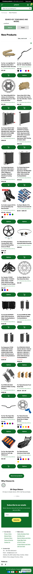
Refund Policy (7, 536)
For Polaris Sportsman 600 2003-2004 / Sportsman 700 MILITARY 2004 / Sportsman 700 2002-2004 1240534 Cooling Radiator (24, 171)
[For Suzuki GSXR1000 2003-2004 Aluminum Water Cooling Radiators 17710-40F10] (8, 305)
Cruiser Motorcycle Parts (23, 544)
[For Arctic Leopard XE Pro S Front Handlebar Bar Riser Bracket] (8, 195)
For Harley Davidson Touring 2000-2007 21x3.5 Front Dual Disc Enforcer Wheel (7, 244)
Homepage (4, 12)
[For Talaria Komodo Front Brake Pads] (24, 375)
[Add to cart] (8, 75)
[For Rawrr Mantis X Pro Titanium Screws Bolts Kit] (24, 195)
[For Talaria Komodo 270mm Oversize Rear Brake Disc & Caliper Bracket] (24, 406)
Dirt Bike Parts (21, 536)
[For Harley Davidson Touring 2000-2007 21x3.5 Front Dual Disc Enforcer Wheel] (8, 232)
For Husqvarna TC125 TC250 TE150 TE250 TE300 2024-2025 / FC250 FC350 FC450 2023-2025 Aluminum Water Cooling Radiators (8, 351)
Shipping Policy (8, 538)
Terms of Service (8, 540)
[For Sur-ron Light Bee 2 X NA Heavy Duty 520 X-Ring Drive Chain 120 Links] (8, 53)
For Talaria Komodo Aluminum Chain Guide (23, 452)
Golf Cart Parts (21, 546)
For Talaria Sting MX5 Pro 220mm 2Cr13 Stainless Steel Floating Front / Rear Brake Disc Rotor (8, 98)
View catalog (2, 4)
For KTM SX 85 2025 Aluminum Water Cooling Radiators (8, 386)
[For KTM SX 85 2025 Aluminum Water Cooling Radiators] (8, 375)
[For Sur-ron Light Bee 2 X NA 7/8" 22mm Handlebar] (24, 53)
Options (24, 75)
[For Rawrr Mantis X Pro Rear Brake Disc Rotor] (24, 268)
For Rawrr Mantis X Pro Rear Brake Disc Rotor (23, 278)
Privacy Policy (8, 534)
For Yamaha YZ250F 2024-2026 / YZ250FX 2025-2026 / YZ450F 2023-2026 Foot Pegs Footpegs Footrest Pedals (8, 281)
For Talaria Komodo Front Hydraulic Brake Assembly (24, 242)
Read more (4, 1)
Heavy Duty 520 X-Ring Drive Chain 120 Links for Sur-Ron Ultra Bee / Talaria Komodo (24, 98)
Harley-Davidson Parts (23, 534)
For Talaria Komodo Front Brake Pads (24, 385)
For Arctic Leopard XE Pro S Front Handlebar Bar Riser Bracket (8, 206)
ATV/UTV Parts (21, 542)
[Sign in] (28, 5)
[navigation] (14, 496)
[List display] (31, 43)
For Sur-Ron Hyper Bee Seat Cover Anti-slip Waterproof (7, 453)
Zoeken (30, 8)
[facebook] (5, 564)
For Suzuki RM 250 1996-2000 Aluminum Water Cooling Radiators (24, 316)
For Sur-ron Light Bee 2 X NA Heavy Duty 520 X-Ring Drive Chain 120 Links (8, 64)
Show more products (16, 475)
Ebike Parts (19, 1)
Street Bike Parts (21, 540)
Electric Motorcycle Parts (23, 538)
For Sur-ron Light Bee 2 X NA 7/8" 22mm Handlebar (24, 63)
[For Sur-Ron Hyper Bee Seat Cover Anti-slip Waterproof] (8, 442)
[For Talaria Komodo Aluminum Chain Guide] (24, 442)
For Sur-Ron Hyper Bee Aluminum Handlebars (7, 416)
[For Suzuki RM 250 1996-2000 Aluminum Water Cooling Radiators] (24, 305)
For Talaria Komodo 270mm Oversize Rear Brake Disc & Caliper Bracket (23, 418)
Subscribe (16, 520)
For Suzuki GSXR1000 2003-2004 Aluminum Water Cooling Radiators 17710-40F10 (8, 317)
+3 (4, 217)
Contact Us (7, 542)
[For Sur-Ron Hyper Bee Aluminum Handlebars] (8, 406)
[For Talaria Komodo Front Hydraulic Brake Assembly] (24, 232)
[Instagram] (2, 564)
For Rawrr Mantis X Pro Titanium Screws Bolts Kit (24, 205)
